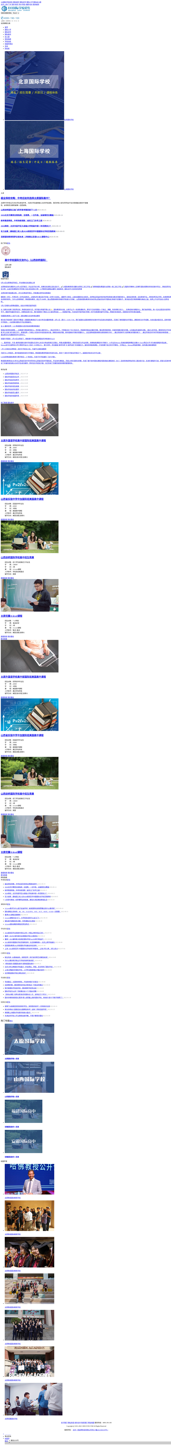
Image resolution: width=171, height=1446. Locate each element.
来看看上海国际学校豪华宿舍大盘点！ (18, 1012)
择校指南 (8, 39)
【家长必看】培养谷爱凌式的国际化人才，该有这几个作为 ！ (26, 994)
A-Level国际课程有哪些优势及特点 (17, 924)
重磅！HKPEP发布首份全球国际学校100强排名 (21, 936)
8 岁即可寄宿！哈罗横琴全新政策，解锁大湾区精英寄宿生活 (26, 900)
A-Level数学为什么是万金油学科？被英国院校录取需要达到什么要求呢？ (30, 908)
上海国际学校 (69, 189)
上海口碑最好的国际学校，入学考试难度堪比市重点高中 (24, 970)
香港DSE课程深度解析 (12, 915)
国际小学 (30, 2)
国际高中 (16, 2)
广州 (9, 4)
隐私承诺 (71, 1423)
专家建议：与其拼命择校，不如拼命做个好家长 (21, 982)
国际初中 (23, 2)
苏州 (20, 4)
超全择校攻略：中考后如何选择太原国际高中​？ (26, 198)
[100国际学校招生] (16, 11)
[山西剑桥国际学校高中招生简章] (29, 552)
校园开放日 (9, 44)
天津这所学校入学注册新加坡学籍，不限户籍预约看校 (24, 1016)
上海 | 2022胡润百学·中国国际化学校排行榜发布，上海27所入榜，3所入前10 (31, 949)
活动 (6, 46)
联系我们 (84, 1423)
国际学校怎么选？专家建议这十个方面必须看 (20, 991)
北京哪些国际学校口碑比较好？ (16, 973)
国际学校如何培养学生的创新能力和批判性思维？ (13, 380)
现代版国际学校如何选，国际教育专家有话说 (20, 988)
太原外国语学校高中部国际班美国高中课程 (23, 440)
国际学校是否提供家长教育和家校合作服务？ (13, 383)
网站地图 (91, 1423)
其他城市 (36, 4)
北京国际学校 (69, 120)
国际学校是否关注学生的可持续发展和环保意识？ (13, 377)
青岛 (23, 4)
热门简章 (4, 402)
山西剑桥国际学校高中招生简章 (17, 557)
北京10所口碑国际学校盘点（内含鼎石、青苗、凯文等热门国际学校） (29, 967)
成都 (27, 4)
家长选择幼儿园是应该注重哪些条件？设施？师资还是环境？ (26, 1009)
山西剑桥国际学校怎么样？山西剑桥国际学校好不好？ (13, 373)
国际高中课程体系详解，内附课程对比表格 (20, 921)
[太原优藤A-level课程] (29, 611)
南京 (16, 4)
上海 (6, 4)
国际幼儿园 (37, 2)
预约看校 (11, 461)
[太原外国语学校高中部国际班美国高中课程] (29, 436)
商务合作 (78, 1423)
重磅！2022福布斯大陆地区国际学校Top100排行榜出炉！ (24, 939)
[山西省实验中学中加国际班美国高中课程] (29, 494)
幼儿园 (7, 37)
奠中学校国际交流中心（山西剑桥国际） (26, 260)
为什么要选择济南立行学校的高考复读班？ (20, 960)
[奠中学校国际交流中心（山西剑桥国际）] (6, 255)
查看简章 (4, 461)
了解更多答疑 (5, 400)
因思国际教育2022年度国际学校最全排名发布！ (21, 945)
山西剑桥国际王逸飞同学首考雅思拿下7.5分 (19, 210)
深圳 (13, 4)
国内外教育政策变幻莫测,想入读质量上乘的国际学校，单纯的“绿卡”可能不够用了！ (34, 997)
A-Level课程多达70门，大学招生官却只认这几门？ (22, 918)
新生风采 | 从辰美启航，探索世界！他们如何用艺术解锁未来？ (27, 957)
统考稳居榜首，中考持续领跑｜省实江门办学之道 (21, 221)
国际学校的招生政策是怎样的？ (13, 386)
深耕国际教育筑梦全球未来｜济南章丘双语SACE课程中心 (25, 237)
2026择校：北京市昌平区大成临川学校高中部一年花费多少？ (26, 226)
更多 (8, 243)
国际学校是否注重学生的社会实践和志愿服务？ (13, 392)
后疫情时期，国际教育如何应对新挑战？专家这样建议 (24, 985)
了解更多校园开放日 (8, 367)
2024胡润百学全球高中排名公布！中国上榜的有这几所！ (24, 933)
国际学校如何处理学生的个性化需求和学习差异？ (13, 389)
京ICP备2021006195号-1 (100, 1430)
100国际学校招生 (7, 2)
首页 (6, 27)
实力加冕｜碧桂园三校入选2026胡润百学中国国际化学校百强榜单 (28, 231)
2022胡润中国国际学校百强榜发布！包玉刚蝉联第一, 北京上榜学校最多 (30, 942)
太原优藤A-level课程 (11, 616)
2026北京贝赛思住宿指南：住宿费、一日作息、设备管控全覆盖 (27, 215)
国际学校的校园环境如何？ (13, 396)
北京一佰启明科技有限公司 (82, 1430)
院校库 (7, 48)
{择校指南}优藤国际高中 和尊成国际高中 (19, 963)
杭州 (30, 4)
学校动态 (8, 41)
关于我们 (64, 1423)
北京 (2, 4)
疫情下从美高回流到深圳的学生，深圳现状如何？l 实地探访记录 (27, 1006)
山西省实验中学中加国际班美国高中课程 (22, 499)
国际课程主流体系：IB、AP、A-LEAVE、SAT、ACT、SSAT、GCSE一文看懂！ (33, 911)
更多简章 (4, 639)
